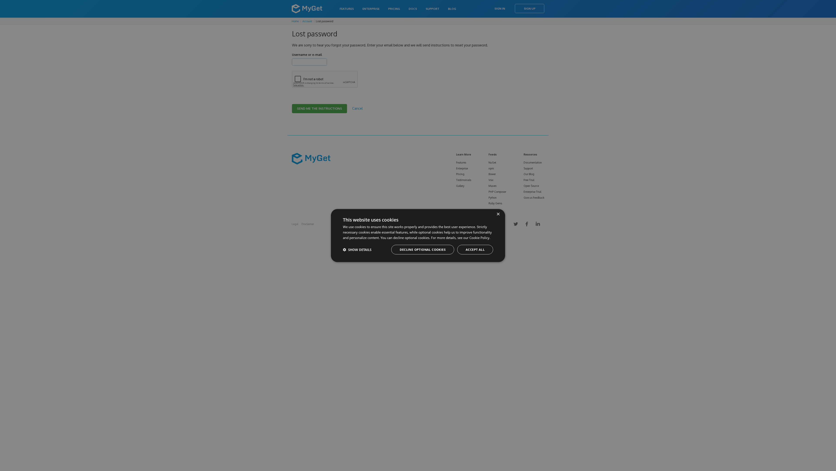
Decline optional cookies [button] (423, 249)
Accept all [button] (475, 249)
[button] (357, 249)
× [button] (498, 214)
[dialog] (418, 235)
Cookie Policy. (479, 238)
